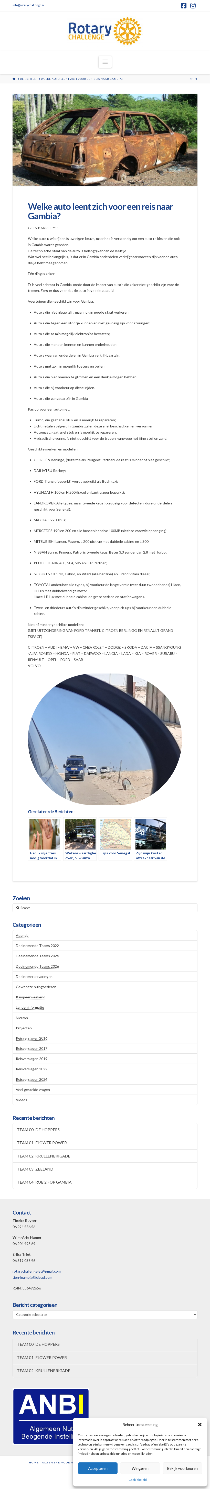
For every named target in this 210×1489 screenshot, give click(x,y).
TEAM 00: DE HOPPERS (38, 1129)
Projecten (24, 1028)
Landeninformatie (30, 1007)
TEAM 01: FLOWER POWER (42, 1142)
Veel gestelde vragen (33, 1089)
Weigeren (140, 1468)
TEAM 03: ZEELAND (35, 1169)
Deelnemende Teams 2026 (37, 966)
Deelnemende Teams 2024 (37, 956)
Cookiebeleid (138, 1480)
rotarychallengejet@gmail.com (37, 1271)
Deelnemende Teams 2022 (37, 945)
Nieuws (22, 1018)
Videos (21, 1100)
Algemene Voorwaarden (64, 1462)
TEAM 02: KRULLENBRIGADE (43, 1156)
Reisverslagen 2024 (31, 1079)
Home (34, 1462)
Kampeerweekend (30, 997)
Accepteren (98, 1468)
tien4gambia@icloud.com (32, 1277)
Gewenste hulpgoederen (36, 987)
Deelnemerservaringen (34, 976)
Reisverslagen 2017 (31, 1048)
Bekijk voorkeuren (182, 1468)
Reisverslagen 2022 (31, 1069)
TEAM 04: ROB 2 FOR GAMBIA (44, 1182)
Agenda (22, 935)
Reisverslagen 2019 (31, 1058)
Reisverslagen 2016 (31, 1038)
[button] (199, 1424)
